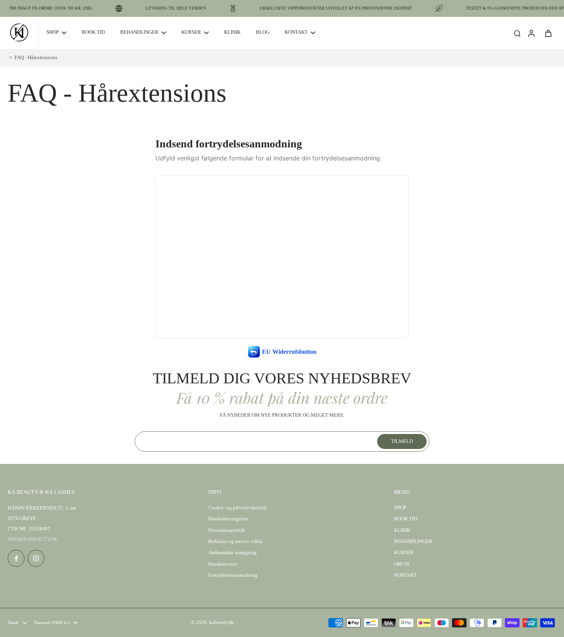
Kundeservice (222, 564)
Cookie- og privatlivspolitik (237, 507)
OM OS (401, 564)
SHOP (400, 507)
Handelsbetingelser (228, 518)
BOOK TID (405, 518)
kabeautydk (221, 622)
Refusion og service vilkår (235, 541)
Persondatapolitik (226, 530)
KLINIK (402, 530)
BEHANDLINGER (413, 541)
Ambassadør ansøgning (232, 552)
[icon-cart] (547, 33)
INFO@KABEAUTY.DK (33, 539)
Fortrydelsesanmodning (232, 575)
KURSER (404, 552)
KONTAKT (405, 575)
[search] (517, 33)
